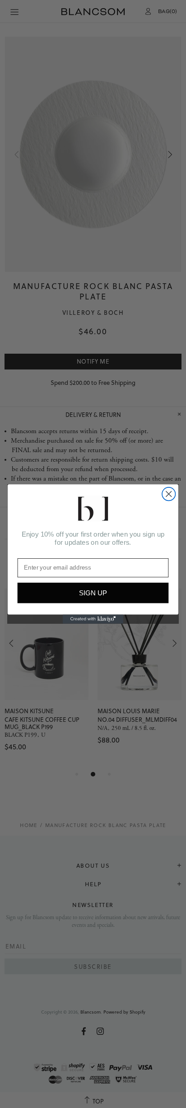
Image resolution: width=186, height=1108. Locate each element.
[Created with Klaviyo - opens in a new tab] (93, 619)
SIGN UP (93, 593)
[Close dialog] (168, 493)
